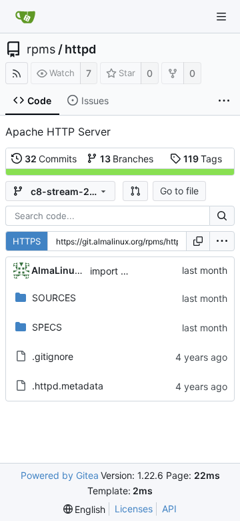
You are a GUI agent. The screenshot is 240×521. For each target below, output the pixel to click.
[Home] (25, 17)
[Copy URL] (198, 241)
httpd (80, 49)
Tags (203, 158)
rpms (41, 49)
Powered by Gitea (60, 475)
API (169, 508)
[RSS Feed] (16, 73)
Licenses (134, 508)
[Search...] (222, 216)
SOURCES (54, 297)
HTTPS (27, 241)
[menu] (222, 241)
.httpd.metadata (67, 385)
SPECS (47, 327)
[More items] (224, 101)
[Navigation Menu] (221, 17)
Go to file (179, 190)
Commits (51, 158)
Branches (127, 158)
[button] (135, 191)
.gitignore (52, 356)
